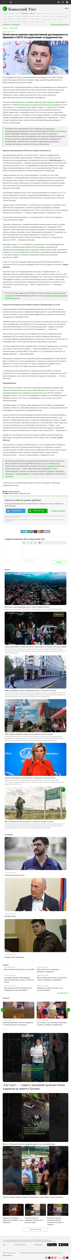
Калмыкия (38, 16)
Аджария (11, 13)
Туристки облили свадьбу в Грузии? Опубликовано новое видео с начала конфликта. (33, 1197)
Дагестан (10, 16)
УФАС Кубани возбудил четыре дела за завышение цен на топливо (29, 734)
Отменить (59, 562)
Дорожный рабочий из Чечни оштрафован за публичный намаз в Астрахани (18, 1023)
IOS (37, 461)
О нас (4, 1244)
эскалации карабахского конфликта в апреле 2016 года (24, 393)
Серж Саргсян (47, 102)
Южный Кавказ (35, 21)
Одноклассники (22, 474)
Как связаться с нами (19, 1244)
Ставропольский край (9, 21)
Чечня (18, 21)
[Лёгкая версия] (10, 2)
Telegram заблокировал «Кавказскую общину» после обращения (13, 1220)
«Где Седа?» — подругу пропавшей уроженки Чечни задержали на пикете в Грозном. (34, 1086)
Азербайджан (24, 13)
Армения (32, 13)
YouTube (9, 476)
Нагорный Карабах (8, 19)
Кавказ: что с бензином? (12, 24)
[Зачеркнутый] (35, 542)
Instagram (59, 471)
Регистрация (29, 561)
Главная (5, 28)
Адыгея (17, 13)
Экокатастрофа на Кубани (60, 24)
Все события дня (62, 993)
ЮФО (42, 21)
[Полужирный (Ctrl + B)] (24, 542)
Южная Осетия (25, 21)
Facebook (50, 471)
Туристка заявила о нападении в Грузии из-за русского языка (34, 1220)
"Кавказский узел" (18, 102)
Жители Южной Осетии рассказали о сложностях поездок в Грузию (29, 821)
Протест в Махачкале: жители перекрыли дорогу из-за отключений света (29, 1144)
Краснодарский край (61, 16)
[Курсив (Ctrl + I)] (27, 542)
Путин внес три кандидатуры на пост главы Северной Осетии (27, 607)
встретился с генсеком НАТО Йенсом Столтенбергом (40, 105)
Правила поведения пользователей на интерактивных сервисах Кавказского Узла (41, 1252)
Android (31, 461)
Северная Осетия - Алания (48, 19)
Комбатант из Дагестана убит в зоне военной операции (50, 989)
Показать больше (35, 1229)
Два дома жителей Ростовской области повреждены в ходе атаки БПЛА (18, 989)
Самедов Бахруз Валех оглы (14, 875)
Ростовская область (34, 19)
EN (7, 1)
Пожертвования (38, 1244)
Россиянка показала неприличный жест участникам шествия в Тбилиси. (55, 1221)
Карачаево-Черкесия (48, 16)
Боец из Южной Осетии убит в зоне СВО (19, 969)
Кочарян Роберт (10, 916)
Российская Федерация (21, 19)
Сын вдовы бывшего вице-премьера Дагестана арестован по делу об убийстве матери (19, 979)
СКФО (58, 19)
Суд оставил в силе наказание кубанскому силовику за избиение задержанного (52, 1023)
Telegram (50, 466)
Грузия (5, 16)
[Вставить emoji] (40, 542)
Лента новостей (13, 28)
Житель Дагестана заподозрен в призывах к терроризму (48, 970)
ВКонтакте (10, 474)
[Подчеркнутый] (31, 542)
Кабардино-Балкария (28, 16)
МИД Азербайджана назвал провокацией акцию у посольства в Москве (30, 690)
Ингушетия (18, 16)
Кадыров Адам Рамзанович (14, 957)
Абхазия (5, 13)
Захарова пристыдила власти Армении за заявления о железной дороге (30, 778)
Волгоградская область (56, 13)
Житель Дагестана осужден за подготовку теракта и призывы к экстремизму (52, 978)
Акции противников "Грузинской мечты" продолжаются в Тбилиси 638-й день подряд (35, 646)
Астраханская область (42, 13)
